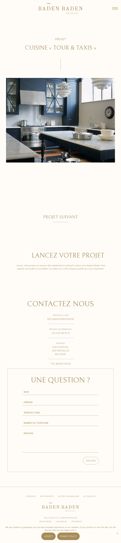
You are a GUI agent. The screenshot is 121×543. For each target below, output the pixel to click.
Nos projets (47, 496)
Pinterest (76, 521)
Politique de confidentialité (60, 518)
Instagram (45, 521)
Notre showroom (68, 496)
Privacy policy (68, 536)
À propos (31, 496)
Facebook (61, 521)
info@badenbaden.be (60, 319)
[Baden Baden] (60, 8)
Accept (48, 536)
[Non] (117, 533)
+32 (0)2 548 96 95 (60, 333)
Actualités (89, 496)
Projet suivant (60, 216)
